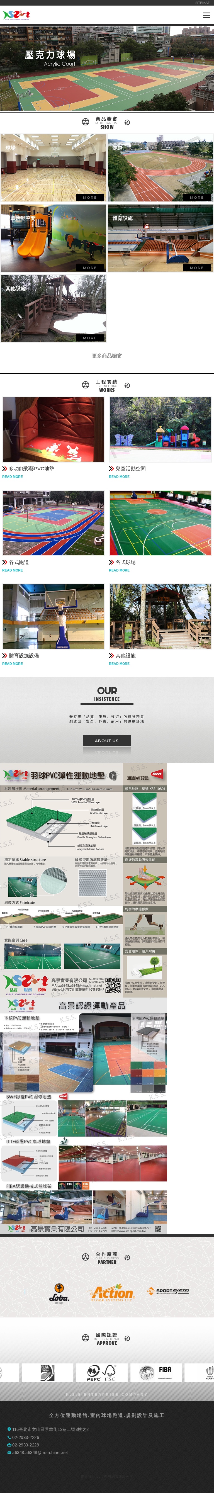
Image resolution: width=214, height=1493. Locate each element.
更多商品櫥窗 (107, 356)
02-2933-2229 (25, 1445)
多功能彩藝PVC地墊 (31, 468)
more (90, 197)
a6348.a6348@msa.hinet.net (40, 1452)
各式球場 (126, 562)
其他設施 (126, 655)
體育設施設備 (24, 655)
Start (182, 1312)
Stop (186, 1312)
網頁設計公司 (122, 1477)
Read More (12, 477)
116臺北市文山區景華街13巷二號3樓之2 (50, 1429)
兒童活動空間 (131, 468)
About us (107, 740)
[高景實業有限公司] (16, 18)
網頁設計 (88, 1477)
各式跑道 (19, 562)
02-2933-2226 (25, 1437)
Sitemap (202, 3)
